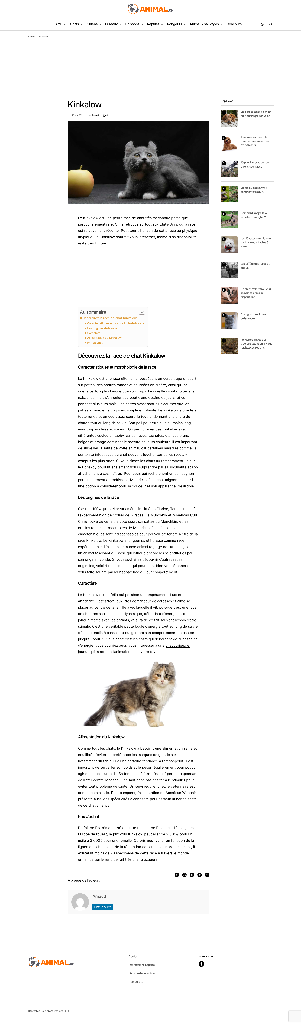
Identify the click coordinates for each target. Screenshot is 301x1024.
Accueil (31, 36)
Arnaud (99, 896)
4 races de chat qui (121, 566)
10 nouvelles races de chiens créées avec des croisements (255, 141)
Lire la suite (103, 907)
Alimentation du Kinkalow (104, 337)
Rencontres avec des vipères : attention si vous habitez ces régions (256, 343)
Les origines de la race (102, 328)
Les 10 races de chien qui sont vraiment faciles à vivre (256, 242)
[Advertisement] (150, 64)
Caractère (93, 333)
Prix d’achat (95, 342)
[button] (262, 24)
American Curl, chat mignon (154, 480)
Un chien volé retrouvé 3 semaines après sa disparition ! (256, 293)
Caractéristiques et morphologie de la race (115, 323)
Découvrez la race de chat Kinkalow (109, 318)
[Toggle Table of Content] (140, 312)
